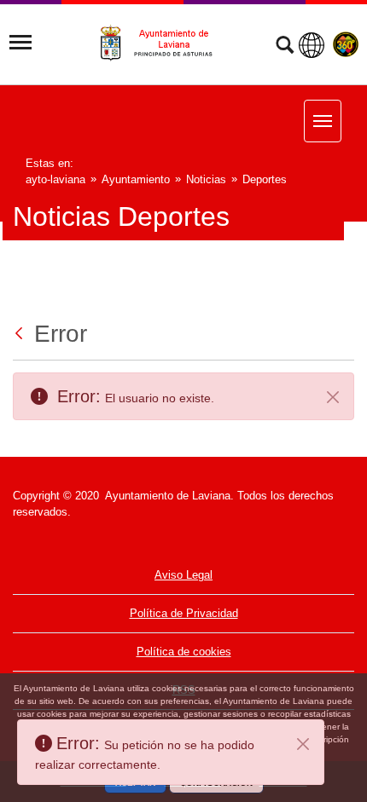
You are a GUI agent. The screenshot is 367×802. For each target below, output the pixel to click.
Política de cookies (184, 651)
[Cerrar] (303, 744)
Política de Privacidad (184, 613)
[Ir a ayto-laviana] (164, 43)
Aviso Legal (183, 574)
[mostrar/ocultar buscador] (284, 46)
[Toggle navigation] (20, 42)
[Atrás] (20, 334)
